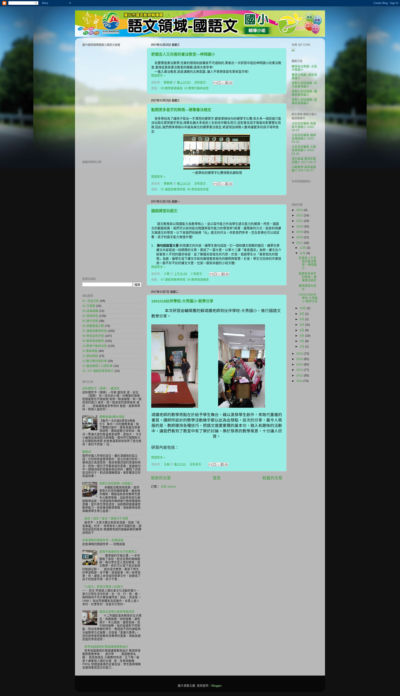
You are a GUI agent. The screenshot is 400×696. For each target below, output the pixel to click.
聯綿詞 (86, 451)
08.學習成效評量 (198, 189)
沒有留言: (201, 82)
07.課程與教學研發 (173, 189)
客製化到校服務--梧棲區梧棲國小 (304, 101)
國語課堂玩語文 (164, 211)
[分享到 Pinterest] (231, 83)
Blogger (216, 685)
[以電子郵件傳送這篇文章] (215, 83)
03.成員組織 (90, 310)
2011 (299, 380)
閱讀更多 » (158, 75)
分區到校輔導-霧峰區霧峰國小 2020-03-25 (304, 138)
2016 (300, 353)
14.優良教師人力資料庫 (97, 365)
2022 (300, 215)
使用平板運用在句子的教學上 (118, 551)
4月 (302, 330)
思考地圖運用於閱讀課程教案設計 (106, 646)
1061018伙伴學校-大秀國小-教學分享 (182, 301)
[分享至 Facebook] (227, 83)
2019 (300, 231)
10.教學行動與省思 (196, 88)
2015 (300, 359)
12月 (303, 247)
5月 (302, 324)
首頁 (217, 478)
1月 (302, 346)
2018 (300, 237)
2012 (300, 375)
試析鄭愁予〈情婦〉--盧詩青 (100, 388)
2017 (300, 243)
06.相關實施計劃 (93, 325)
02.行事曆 (88, 305)
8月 (302, 313)
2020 (300, 226)
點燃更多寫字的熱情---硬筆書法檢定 (181, 110)
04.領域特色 (90, 315)
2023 (300, 210)
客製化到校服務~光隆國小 (116, 483)
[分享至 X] (223, 83)
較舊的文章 (272, 478)
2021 (300, 220)
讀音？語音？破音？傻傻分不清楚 (106, 518)
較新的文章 (161, 478)
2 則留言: (197, 273)
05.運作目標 (90, 320)
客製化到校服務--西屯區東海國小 (304, 85)
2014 (300, 364)
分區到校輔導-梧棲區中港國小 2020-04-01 (304, 127)
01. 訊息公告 (90, 300)
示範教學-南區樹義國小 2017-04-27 (304, 169)
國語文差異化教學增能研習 (116, 611)
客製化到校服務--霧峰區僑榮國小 (304, 93)
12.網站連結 (90, 355)
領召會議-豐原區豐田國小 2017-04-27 (304, 160)
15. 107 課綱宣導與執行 (98, 370)
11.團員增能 (90, 350)
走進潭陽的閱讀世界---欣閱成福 (102, 540)
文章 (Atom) (168, 486)
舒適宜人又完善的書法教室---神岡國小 (183, 54)
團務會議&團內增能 (112, 416)
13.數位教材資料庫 (94, 360)
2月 (302, 341)
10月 (303, 308)
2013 (300, 369)
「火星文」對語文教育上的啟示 (102, 586)
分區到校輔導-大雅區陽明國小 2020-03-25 (304, 150)
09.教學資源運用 (171, 88)
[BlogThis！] (219, 83)
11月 (303, 253)
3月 (302, 335)
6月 (302, 319)
